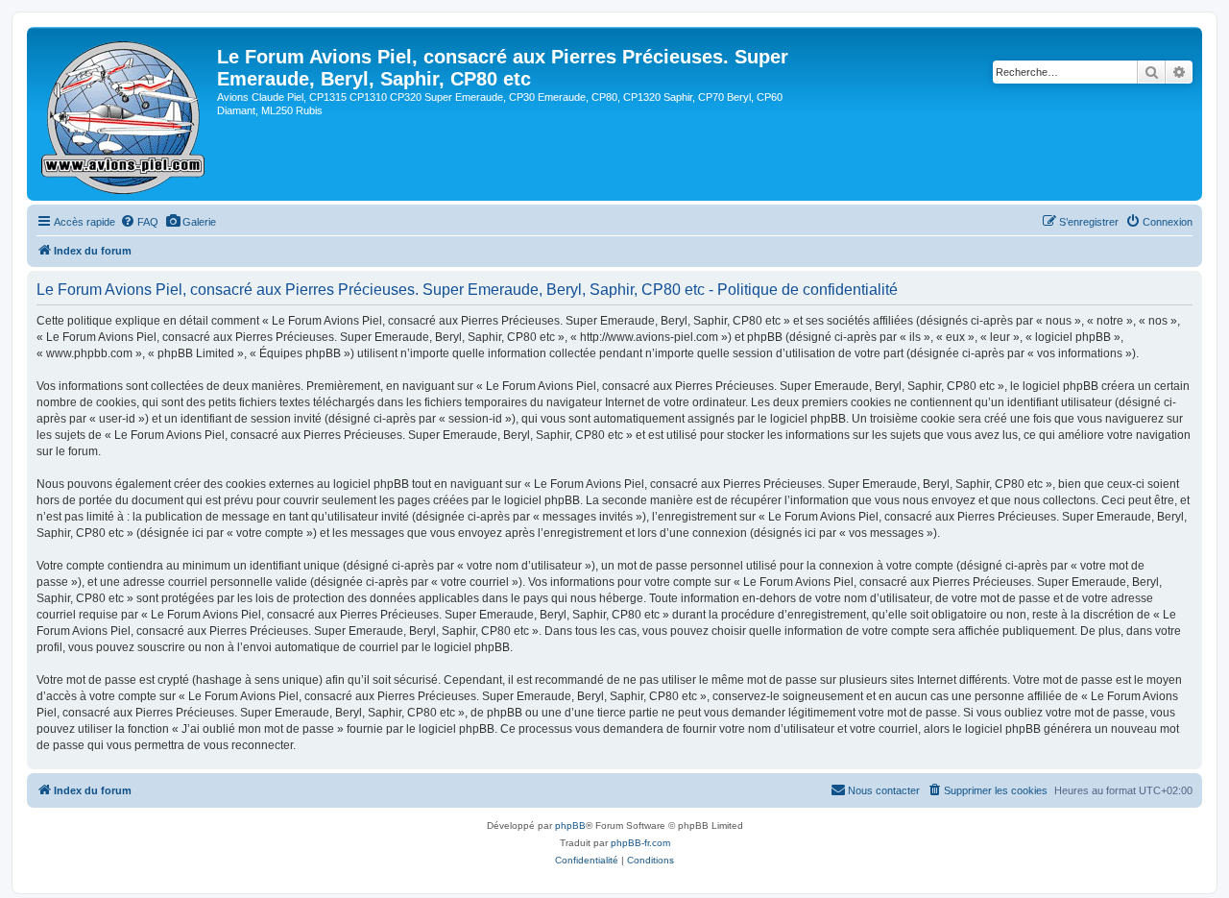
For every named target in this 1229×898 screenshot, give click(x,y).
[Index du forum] (124, 114)
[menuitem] (139, 221)
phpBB (570, 825)
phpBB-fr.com (640, 842)
